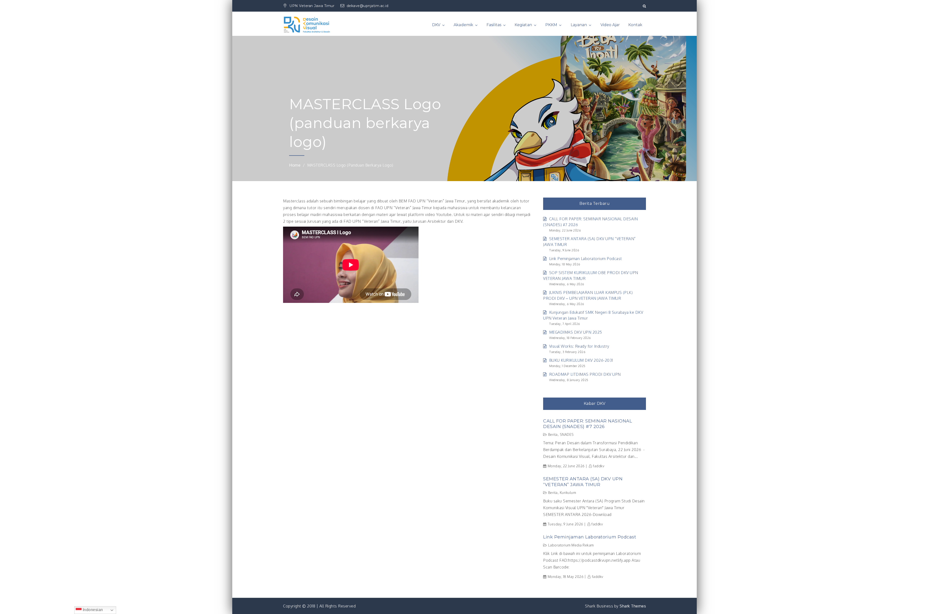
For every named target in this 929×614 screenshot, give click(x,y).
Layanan (579, 25)
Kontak (635, 25)
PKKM (551, 25)
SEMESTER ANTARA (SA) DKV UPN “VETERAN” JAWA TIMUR (582, 481)
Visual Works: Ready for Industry (579, 346)
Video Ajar (610, 25)
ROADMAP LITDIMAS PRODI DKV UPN (585, 374)
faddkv (598, 466)
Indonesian (92, 610)
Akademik (463, 25)
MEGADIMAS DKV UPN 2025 (575, 332)
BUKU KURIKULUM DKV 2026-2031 (581, 360)
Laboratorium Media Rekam (571, 545)
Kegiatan (523, 25)
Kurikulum (568, 493)
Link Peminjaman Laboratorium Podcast (585, 258)
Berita (553, 434)
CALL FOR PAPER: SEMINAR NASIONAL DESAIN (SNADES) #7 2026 (587, 423)
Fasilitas (494, 25)
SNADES (567, 434)
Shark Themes (633, 606)
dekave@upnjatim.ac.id (368, 6)
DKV (436, 25)
